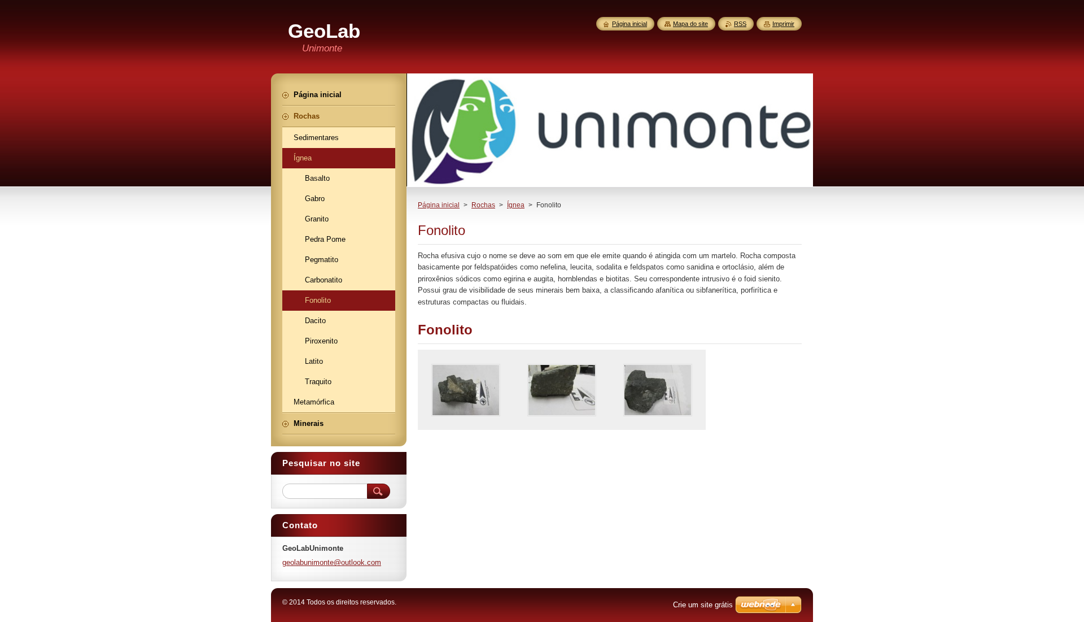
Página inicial (439, 205)
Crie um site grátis (703, 605)
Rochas (483, 205)
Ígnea (515, 205)
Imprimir (783, 23)
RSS (740, 23)
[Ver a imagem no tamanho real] (466, 390)
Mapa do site (690, 23)
